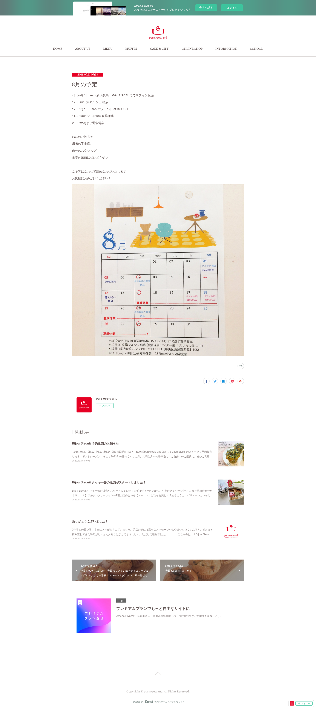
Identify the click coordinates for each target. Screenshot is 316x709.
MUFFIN (131, 48)
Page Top (158, 674)
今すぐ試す (206, 7)
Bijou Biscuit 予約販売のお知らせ (95, 443)
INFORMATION (226, 48)
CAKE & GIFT (159, 48)
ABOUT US (82, 48)
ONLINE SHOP (192, 48)
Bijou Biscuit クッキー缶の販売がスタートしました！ (109, 482)
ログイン (232, 8)
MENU (107, 48)
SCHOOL (256, 48)
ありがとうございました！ (90, 521)
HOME (57, 48)
